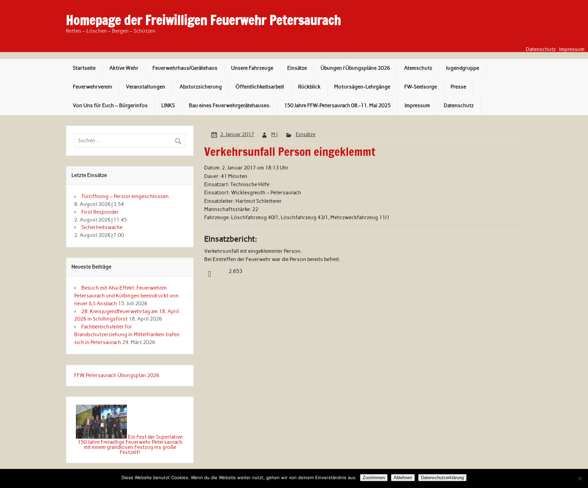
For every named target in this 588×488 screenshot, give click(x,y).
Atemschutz (418, 68)
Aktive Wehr (123, 68)
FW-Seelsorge (420, 87)
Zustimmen (374, 477)
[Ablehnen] (579, 478)
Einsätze (297, 68)
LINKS (168, 105)
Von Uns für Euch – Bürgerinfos (110, 105)
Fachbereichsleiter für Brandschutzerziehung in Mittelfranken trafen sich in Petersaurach (127, 334)
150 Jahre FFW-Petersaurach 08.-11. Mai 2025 (337, 105)
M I (274, 134)
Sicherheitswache (101, 227)
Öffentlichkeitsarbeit (259, 87)
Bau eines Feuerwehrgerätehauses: (230, 105)
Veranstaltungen (145, 87)
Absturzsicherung (200, 87)
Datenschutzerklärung (442, 477)
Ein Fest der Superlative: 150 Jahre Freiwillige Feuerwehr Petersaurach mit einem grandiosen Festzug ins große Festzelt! (131, 445)
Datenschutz (541, 49)
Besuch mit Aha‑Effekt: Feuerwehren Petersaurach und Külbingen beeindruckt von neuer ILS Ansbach (126, 296)
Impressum (572, 49)
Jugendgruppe (462, 68)
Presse (458, 87)
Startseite (84, 68)
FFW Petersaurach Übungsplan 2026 (116, 375)
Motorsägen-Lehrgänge (362, 87)
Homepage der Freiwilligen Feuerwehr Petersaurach (203, 20)
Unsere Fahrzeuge (252, 68)
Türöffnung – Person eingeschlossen (125, 196)
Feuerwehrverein (92, 87)
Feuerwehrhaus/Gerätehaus (184, 68)
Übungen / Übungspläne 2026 (355, 68)
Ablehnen (403, 477)
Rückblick (309, 87)
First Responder (100, 212)
